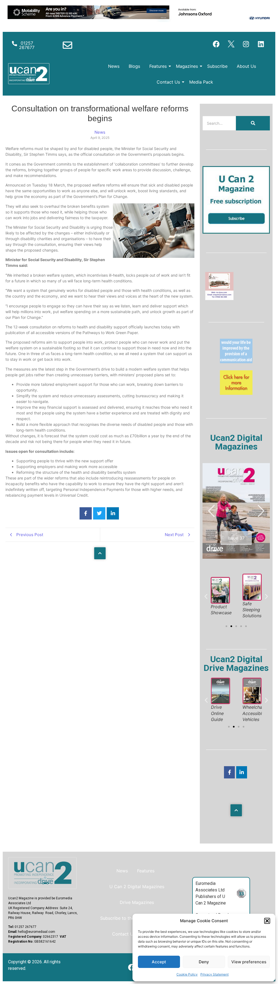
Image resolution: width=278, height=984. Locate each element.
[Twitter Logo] (231, 44)
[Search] (253, 123)
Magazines (187, 66)
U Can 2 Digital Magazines (136, 886)
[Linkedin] (261, 44)
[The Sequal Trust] (236, 361)
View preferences (248, 961)
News (113, 66)
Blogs (134, 66)
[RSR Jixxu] (219, 298)
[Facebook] (216, 44)
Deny (204, 961)
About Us (246, 66)
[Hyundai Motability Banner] (139, 20)
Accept (159, 961)
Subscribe (217, 66)
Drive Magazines (137, 902)
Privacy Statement (214, 974)
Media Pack (201, 82)
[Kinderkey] (236, 393)
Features (158, 66)
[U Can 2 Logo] (28, 73)
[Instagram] (246, 44)
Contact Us (168, 82)
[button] (267, 921)
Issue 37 (236, 538)
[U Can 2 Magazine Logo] (42, 873)
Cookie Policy (187, 974)
